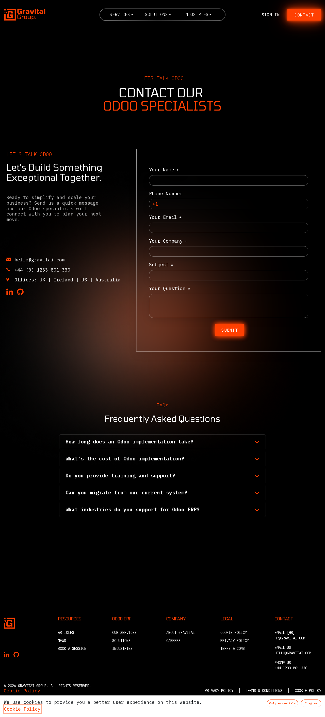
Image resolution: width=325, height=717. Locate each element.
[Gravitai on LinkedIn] (6, 655)
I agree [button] (311, 703)
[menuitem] (121, 14)
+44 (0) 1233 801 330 (42, 270)
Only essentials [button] (282, 703)
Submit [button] (229, 330)
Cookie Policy (22, 691)
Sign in (271, 14)
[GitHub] (20, 292)
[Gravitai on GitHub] (16, 655)
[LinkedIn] (9, 292)
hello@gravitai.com (39, 260)
